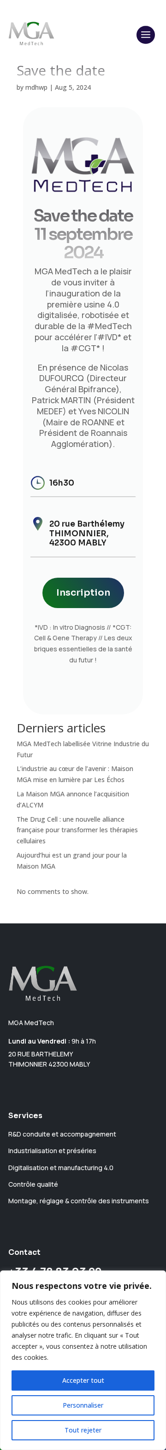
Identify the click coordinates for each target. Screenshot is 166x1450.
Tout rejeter (83, 1430)
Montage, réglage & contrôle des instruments (78, 1200)
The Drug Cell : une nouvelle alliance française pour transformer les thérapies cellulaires (77, 830)
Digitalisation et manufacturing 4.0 (60, 1167)
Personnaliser (83, 1405)
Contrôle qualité (33, 1184)
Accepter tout (83, 1380)
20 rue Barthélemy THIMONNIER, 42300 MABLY (87, 533)
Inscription (83, 592)
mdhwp (36, 87)
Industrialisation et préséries (52, 1150)
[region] (83, 1360)
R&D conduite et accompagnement (62, 1134)
